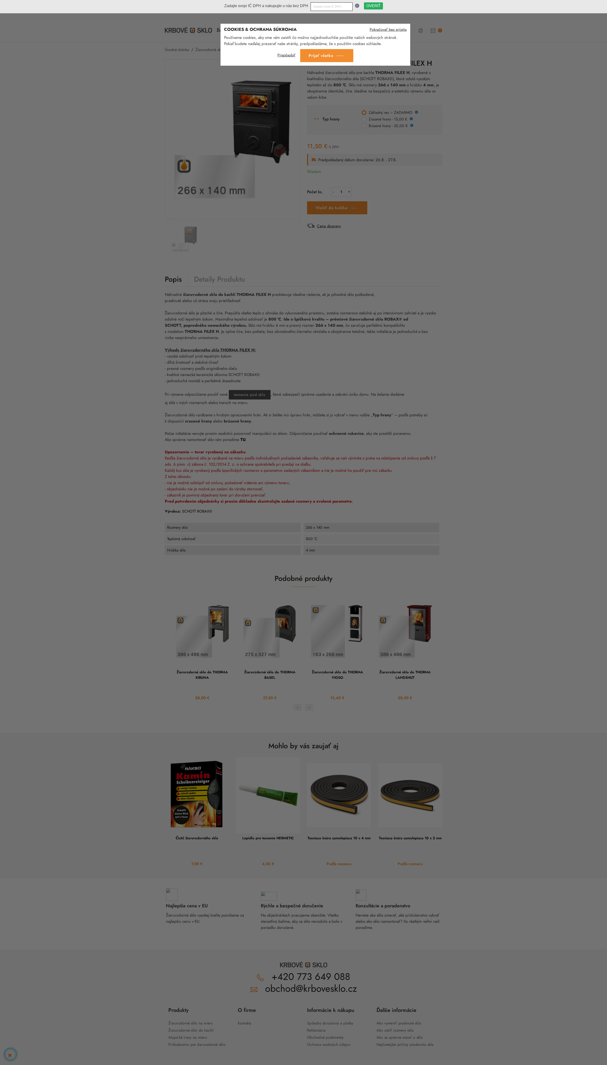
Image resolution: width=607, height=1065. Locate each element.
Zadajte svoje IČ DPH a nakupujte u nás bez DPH (266, 6)
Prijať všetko (321, 55)
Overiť (373, 6)
